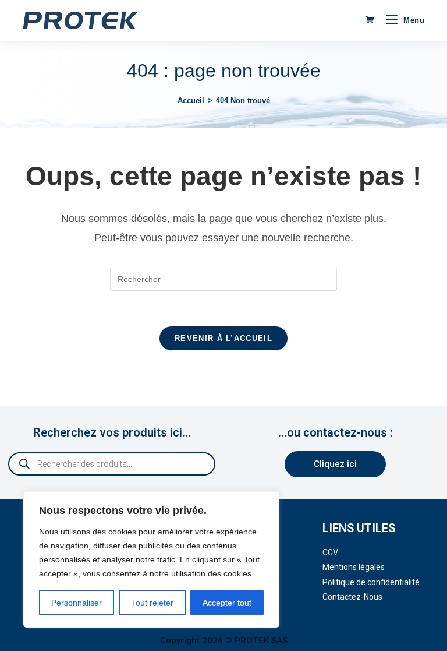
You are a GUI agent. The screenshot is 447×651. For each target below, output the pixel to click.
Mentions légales (353, 567)
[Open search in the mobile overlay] (112, 464)
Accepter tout (227, 602)
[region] (151, 559)
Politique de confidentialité (371, 582)
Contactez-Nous (352, 596)
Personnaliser (76, 602)
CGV (330, 552)
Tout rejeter (152, 602)
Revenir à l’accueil (223, 338)
